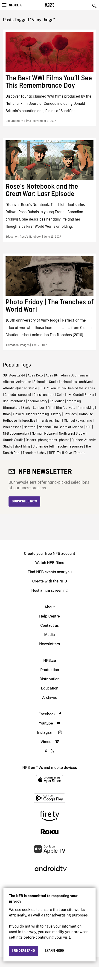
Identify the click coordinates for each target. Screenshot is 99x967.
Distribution (49, 679)
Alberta (8, 382)
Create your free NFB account (49, 553)
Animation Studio (45, 382)
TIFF (52, 453)
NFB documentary (16, 433)
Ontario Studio (13, 440)
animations (69, 382)
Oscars (31, 440)
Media (49, 635)
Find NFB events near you (50, 572)
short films (22, 446)
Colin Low (64, 395)
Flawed (18, 414)
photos (64, 440)
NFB (88, 427)
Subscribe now (24, 501)
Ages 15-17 (35, 375)
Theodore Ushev (34, 453)
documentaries (14, 401)
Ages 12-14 (17, 375)
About (49, 607)
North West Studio (72, 433)
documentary (37, 401)
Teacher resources (69, 446)
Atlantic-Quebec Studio (20, 388)
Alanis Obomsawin (74, 375)
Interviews (45, 420)
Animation (23, 382)
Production (49, 670)
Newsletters (49, 644)
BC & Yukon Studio (52, 388)
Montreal (29, 427)
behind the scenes (81, 388)
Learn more (54, 951)
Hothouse (86, 414)
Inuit (58, 420)
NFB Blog (15, 5)
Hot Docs (70, 414)
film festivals (65, 408)
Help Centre (49, 616)
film (51, 408)
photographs (47, 440)
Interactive (27, 420)
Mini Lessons (12, 427)
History (56, 414)
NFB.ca (49, 660)
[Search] (94, 6)
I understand (23, 951)
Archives (49, 697)
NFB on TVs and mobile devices (49, 767)
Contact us (49, 625)
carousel (24, 395)
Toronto (79, 453)
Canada (10, 395)
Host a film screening (49, 590)
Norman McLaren (44, 433)
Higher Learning (37, 414)
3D (5, 375)
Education (57, 401)
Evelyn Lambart (34, 408)
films (7, 414)
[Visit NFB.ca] (57, 5)
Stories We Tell (43, 446)
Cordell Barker (83, 395)
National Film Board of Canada (61, 427)
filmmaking (85, 408)
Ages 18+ (52, 375)
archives (85, 382)
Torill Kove (64, 453)
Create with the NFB (49, 581)
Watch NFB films (49, 563)
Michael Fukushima (78, 420)
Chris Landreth (44, 395)
